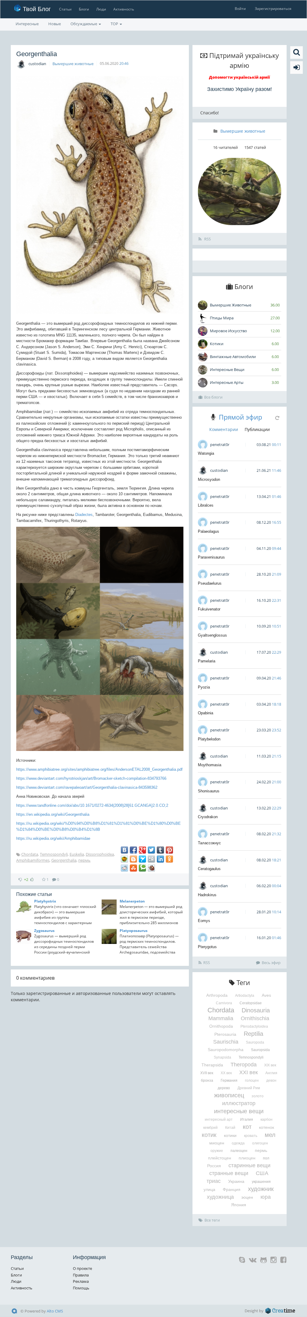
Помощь (81, 1288)
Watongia (206, 453)
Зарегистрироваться (273, 8)
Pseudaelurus (210, 583)
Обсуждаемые (84, 23)
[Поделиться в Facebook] (133, 850)
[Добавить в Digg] (151, 859)
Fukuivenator (209, 609)
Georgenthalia (63, 860)
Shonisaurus (208, 791)
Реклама (81, 1281)
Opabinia (205, 713)
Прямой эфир (240, 416)
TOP (115, 23)
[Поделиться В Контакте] (124, 850)
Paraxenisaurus (211, 557)
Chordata (29, 854)
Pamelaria (206, 661)
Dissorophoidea (100, 854)
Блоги (84, 9)
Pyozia (204, 687)
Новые (54, 23)
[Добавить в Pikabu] (124, 859)
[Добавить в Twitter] (151, 850)
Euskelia (77, 854)
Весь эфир (271, 962)
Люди (101, 9)
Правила (81, 1275)
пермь (84, 860)
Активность (123, 9)
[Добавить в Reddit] (124, 868)
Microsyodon (209, 479)
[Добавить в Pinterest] (169, 850)
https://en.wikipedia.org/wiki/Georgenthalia (52, 814)
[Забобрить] (151, 868)
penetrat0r (219, 444)
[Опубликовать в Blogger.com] (133, 859)
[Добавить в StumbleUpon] (133, 868)
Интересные (27, 23)
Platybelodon (209, 739)
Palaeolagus (208, 531)
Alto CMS (55, 1311)
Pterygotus (207, 947)
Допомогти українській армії (239, 77)
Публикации (257, 429)
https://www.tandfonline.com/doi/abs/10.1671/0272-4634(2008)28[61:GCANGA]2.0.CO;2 (92, 805)
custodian (37, 63)
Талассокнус (209, 843)
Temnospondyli (54, 854)
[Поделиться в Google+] (142, 850)
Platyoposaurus (134, 930)
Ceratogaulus (209, 868)
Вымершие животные (73, 63)
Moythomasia (209, 765)
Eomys (204, 920)
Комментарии (223, 429)
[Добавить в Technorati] (142, 868)
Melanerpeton (132, 901)
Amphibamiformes (32, 860)
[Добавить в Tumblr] (160, 850)
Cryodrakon (208, 817)
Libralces (205, 505)
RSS (207, 239)
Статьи (65, 9)
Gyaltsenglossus (212, 635)
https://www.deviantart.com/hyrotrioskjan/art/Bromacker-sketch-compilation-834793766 (91, 778)
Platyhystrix (45, 901)
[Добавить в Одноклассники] (169, 859)
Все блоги (213, 397)
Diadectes (84, 514)
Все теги (212, 1220)
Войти (240, 8)
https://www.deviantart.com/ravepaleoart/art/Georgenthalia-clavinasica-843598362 (86, 787)
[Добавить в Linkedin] (160, 859)
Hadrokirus (207, 895)
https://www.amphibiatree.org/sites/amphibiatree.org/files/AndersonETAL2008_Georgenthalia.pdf (99, 769)
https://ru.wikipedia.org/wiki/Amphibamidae (53, 838)
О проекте (82, 1268)
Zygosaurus (44, 930)
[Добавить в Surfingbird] (142, 859)
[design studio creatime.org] (280, 1311)
